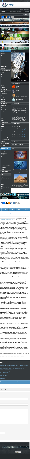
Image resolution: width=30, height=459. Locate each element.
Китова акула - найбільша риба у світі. (20, 169)
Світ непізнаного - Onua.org (8, 5)
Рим (2, 179)
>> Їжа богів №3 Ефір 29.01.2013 (18, 118)
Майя (2, 188)
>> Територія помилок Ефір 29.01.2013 (19, 120)
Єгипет (2, 177)
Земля (7, 11)
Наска (2, 186)
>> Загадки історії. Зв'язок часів (18, 116)
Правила (20, 9)
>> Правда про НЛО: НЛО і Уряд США (19, 119)
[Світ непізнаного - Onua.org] (28, 1)
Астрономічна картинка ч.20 (20, 159)
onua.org (3, 11)
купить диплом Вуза (18, 199)
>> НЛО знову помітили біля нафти (18, 117)
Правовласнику (26, 9)
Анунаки (2, 184)
